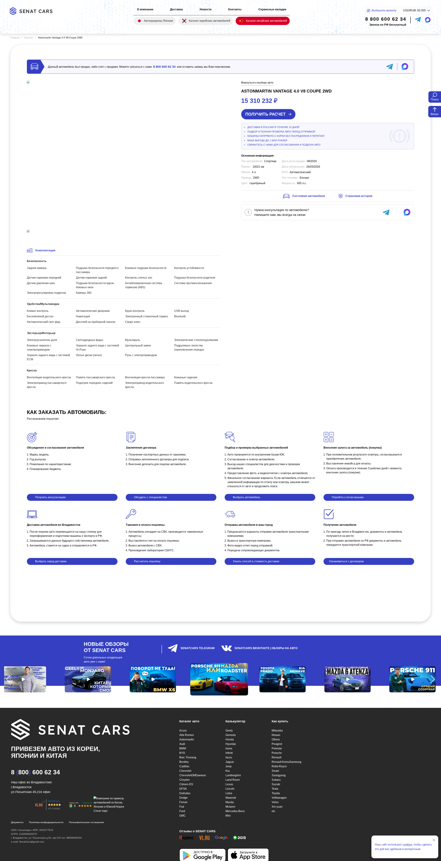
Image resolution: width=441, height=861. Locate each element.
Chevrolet (185, 770)
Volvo (275, 802)
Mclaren (230, 806)
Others (276, 739)
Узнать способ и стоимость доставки (256, 561)
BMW (182, 748)
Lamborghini (233, 775)
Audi (182, 743)
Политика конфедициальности (46, 822)
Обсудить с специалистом (150, 497)
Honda (229, 739)
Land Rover (232, 779)
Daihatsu (184, 793)
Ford (182, 811)
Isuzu (228, 757)
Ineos (228, 748)
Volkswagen (279, 797)
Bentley (184, 761)
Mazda (229, 802)
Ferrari (183, 802)
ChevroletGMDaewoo (192, 775)
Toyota (276, 793)
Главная (15, 37)
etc (273, 811)
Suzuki (276, 784)
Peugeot (277, 743)
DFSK (183, 788)
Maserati (230, 797)
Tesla (275, 788)
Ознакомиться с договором (346, 561)
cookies (407, 844)
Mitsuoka (277, 730)
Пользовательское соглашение (86, 822)
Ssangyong (279, 775)
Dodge (183, 797)
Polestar (277, 748)
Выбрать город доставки (50, 561)
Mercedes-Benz (235, 811)
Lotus (228, 793)
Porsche (277, 752)
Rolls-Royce (279, 766)
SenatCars (54, 801)
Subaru (276, 779)
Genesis (230, 735)
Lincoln (229, 788)
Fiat (181, 806)
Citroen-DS (186, 784)
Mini (228, 815)
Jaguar (229, 761)
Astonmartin (186, 739)
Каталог (28, 37)
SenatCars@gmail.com (31, 841)
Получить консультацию (50, 497)
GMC (182, 815)
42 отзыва (54, 808)
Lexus (229, 784)
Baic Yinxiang (187, 757)
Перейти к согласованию (348, 497)
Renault (276, 757)
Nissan (276, 735)
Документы (17, 822)
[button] (8, 679)
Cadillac (184, 766)
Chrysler (184, 779)
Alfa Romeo (186, 735)
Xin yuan (277, 806)
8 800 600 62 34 (164, 66)
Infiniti (229, 752)
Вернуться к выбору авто (257, 82)
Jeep (228, 766)
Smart (275, 770)
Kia (227, 770)
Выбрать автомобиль (246, 497)
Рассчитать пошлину (147, 561)
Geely (229, 730)
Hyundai (230, 743)
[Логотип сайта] (34, 11)
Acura (183, 730)
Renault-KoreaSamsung (286, 761)
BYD (182, 752)
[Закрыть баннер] (434, 840)
